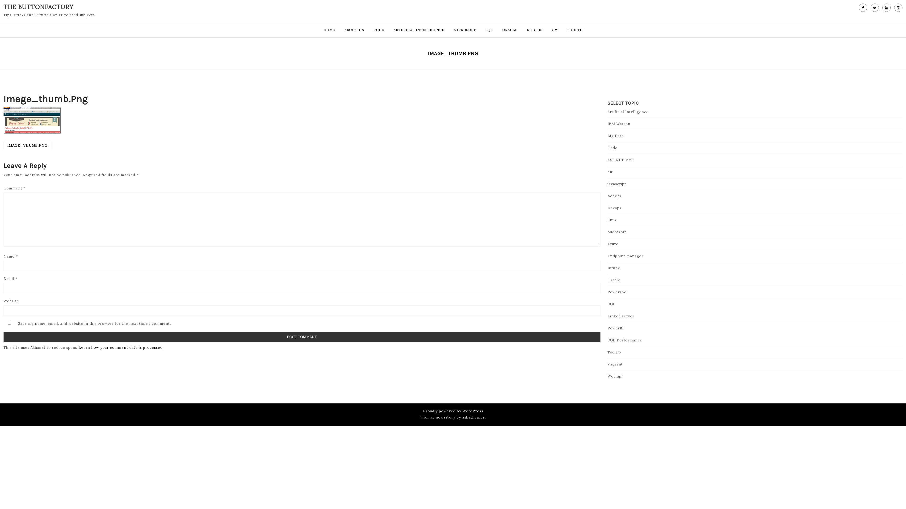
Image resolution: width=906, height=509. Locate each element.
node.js (534, 30)
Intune (614, 268)
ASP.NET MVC (621, 160)
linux (612, 220)
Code (378, 30)
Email (10, 278)
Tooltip (575, 30)
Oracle (509, 30)
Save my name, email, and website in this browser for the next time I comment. (94, 323)
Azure (613, 244)
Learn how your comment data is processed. (121, 347)
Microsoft (465, 30)
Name (11, 256)
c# (555, 30)
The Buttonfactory (39, 7)
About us (354, 30)
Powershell (618, 292)
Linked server (621, 316)
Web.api (615, 376)
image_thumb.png (27, 145)
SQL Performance (625, 340)
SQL (489, 30)
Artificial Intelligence (419, 30)
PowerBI (616, 328)
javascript (617, 184)
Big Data (616, 136)
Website (11, 301)
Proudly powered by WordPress (453, 411)
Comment (15, 188)
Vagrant (615, 364)
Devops (614, 208)
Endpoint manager (625, 256)
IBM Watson (619, 124)
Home (329, 30)
